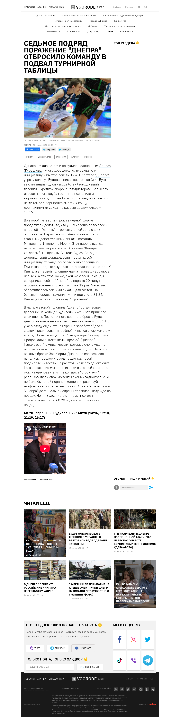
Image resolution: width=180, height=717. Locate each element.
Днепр (101, 679)
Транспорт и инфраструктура (119, 26)
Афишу (117, 7)
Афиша (41, 7)
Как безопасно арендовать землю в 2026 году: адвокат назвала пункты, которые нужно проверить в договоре (133, 593)
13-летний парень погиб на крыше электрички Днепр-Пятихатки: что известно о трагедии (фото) (89, 589)
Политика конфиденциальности (37, 691)
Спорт (110, 31)
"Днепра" (102, 175)
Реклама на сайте (104, 688)
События (92, 26)
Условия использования (33, 688)
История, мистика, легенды (68, 20)
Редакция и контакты (70, 688)
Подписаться (92, 667)
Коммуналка (53, 31)
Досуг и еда (93, 31)
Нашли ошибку (30, 479)
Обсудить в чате (45, 479)
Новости (29, 7)
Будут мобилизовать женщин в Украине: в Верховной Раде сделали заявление (88, 539)
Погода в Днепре (98, 20)
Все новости (126, 31)
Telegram (60, 648)
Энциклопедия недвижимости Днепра (123, 15)
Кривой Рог (120, 20)
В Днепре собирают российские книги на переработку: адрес (40, 588)
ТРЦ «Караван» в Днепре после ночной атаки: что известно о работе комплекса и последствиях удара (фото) (135, 540)
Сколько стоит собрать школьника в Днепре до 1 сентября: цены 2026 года (44, 545)
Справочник (56, 7)
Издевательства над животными (79, 15)
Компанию (130, 7)
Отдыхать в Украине (44, 15)
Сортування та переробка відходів (63, 26)
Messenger (85, 648)
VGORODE (87, 678)
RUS (145, 7)
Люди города (73, 31)
